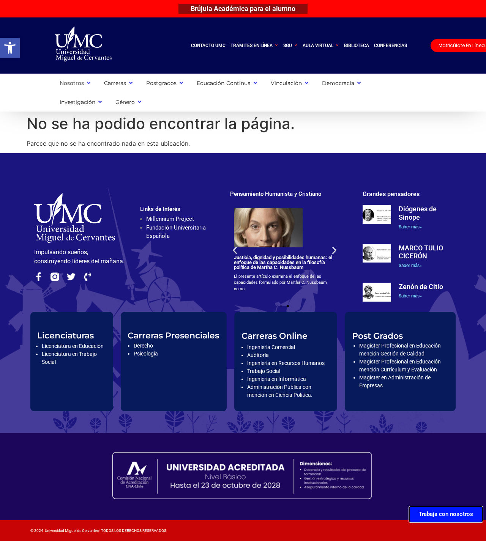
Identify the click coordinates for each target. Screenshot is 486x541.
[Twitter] (71, 276)
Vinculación (286, 83)
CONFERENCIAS (390, 45)
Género (125, 102)
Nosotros (72, 83)
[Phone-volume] (87, 276)
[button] (10, 48)
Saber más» (410, 227)
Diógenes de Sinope (418, 213)
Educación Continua (224, 83)
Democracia (338, 83)
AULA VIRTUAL (318, 45)
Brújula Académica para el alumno (243, 9)
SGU (287, 45)
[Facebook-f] (38, 276)
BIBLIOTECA (356, 45)
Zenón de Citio (421, 287)
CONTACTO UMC (208, 45)
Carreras (115, 83)
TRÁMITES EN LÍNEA (251, 45)
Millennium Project (170, 218)
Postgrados (161, 83)
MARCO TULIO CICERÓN (421, 252)
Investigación (77, 102)
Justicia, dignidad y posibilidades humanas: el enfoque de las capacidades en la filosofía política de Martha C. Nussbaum (283, 262)
